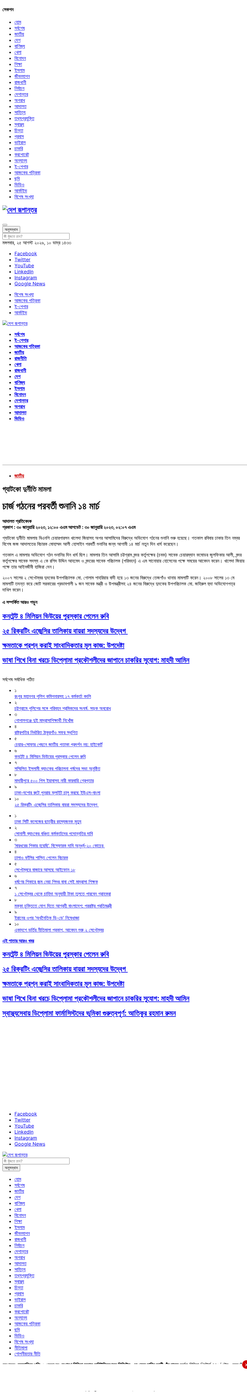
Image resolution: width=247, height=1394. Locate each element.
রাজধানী (20, 82)
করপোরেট (21, 154)
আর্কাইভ (20, 191)
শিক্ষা (18, 64)
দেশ (17, 40)
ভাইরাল (20, 142)
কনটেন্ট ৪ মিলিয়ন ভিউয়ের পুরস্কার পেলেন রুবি (55, 616)
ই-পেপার (21, 166)
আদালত (20, 106)
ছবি (17, 178)
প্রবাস (19, 136)
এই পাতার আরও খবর (18, 941)
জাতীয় (19, 34)
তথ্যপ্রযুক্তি (24, 118)
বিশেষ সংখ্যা (24, 197)
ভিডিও (19, 185)
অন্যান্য (20, 160)
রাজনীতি (20, 358)
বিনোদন (20, 58)
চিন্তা (18, 130)
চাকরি (18, 148)
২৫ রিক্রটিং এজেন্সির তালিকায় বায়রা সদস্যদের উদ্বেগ (65, 630)
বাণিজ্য (19, 46)
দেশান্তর (21, 94)
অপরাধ (19, 100)
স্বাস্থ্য (19, 124)
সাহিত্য (20, 112)
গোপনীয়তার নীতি (27, 1354)
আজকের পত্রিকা (27, 172)
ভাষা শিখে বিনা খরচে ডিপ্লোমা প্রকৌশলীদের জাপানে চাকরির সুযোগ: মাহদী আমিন (95, 660)
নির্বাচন (19, 88)
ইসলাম (19, 70)
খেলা (17, 52)
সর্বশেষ (19, 28)
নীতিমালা (20, 1348)
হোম (17, 22)
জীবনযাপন (22, 76)
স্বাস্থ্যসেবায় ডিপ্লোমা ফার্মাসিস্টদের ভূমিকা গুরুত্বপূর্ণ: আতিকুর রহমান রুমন (89, 1013)
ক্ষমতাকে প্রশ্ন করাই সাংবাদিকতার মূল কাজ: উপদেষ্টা (63, 645)
